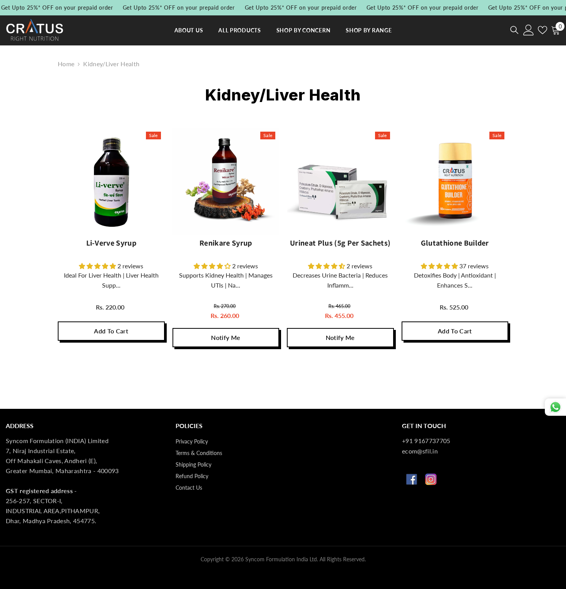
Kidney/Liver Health (111, 63)
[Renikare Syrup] (226, 181)
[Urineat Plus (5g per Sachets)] (340, 181)
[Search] (514, 30)
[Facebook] (411, 479)
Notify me (225, 337)
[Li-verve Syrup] (111, 181)
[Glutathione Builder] (455, 181)
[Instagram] (430, 479)
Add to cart (111, 331)
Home (66, 63)
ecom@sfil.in (420, 451)
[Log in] (528, 30)
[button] (98, 265)
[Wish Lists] (542, 30)
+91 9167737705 (426, 440)
